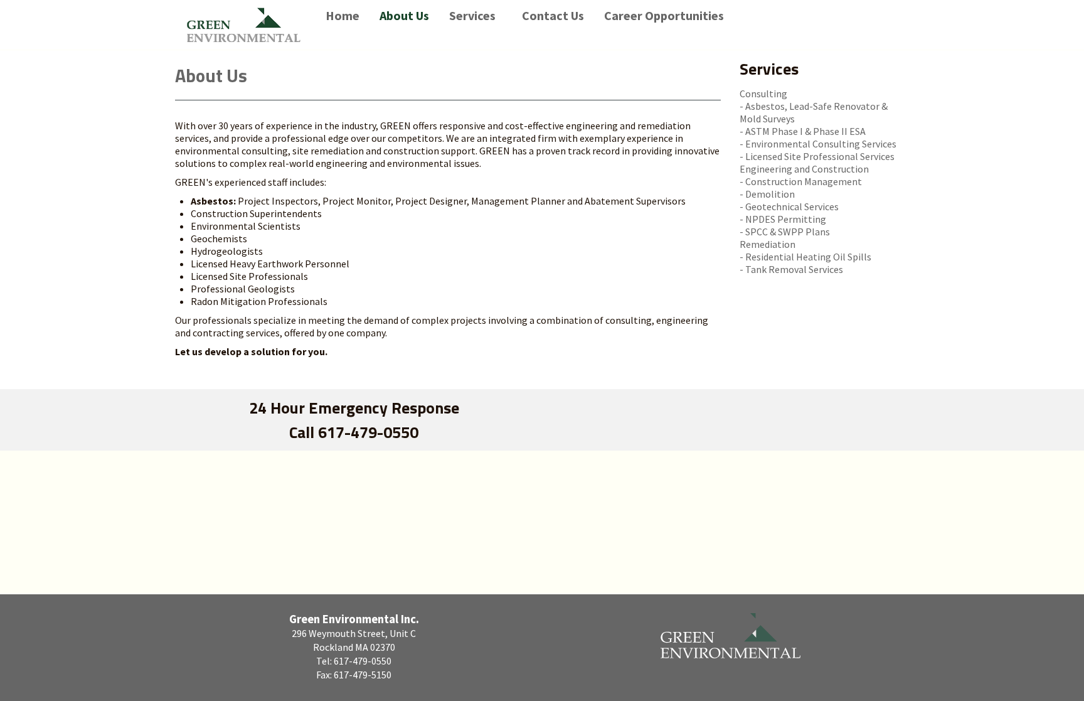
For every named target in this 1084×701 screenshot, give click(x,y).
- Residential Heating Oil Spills (805, 256)
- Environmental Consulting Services (818, 143)
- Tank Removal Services (791, 269)
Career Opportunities (664, 15)
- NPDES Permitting (783, 219)
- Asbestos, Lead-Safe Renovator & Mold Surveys (814, 112)
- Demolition (767, 194)
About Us (404, 15)
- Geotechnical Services (789, 206)
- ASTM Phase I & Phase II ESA (803, 131)
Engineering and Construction (804, 169)
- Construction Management (801, 181)
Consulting (763, 93)
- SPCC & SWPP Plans (785, 231)
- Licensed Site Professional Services (817, 156)
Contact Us (553, 15)
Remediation (767, 244)
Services (472, 15)
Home (342, 15)
